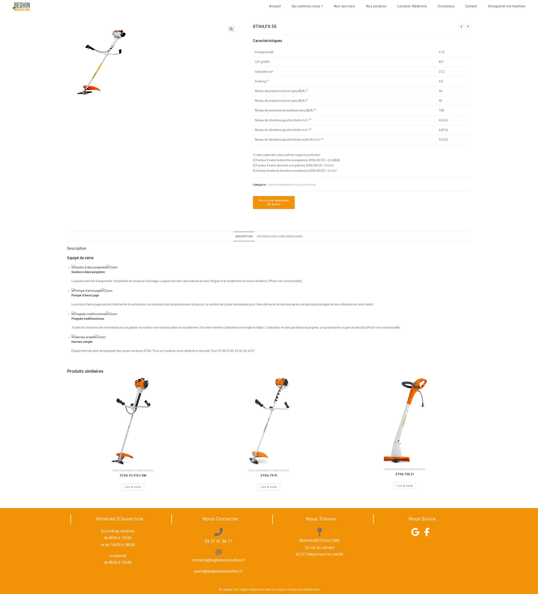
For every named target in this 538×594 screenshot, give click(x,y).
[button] (231, 29)
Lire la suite (133, 487)
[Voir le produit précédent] (461, 26)
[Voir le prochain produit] (468, 26)
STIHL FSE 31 (405, 474)
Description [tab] (244, 236)
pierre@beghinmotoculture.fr (218, 571)
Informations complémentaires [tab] (280, 236)
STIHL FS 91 (269, 475)
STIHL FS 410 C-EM (133, 475)
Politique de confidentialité (303, 589)
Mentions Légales (276, 589)
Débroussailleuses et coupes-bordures (291, 184)
